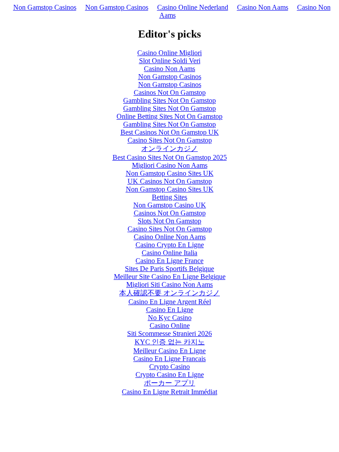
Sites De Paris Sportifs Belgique (169, 268)
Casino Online (170, 325)
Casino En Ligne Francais (169, 358)
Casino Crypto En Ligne (170, 245)
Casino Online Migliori (169, 52)
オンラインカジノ (169, 148)
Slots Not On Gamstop (169, 221)
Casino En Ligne (169, 309)
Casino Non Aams (262, 7)
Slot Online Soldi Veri (169, 60)
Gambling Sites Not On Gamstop (169, 100)
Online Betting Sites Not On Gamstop (169, 116)
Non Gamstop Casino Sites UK (170, 173)
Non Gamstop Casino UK (169, 205)
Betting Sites (169, 197)
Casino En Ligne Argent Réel (169, 301)
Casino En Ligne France (169, 260)
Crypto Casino (169, 366)
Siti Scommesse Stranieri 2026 (169, 333)
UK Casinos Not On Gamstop (170, 181)
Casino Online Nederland (192, 7)
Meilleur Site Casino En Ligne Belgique (170, 276)
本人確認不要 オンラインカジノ (169, 293)
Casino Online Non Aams (170, 237)
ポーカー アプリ (169, 383)
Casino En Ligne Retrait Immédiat (169, 392)
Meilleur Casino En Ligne (169, 350)
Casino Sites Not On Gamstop (170, 140)
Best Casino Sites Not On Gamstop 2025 (170, 157)
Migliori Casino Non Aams (169, 165)
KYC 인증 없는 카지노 (170, 342)
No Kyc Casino (170, 317)
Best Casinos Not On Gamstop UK (170, 132)
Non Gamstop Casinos (44, 7)
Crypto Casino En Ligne (170, 374)
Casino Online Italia (169, 252)
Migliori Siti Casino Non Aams (169, 284)
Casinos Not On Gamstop (170, 92)
